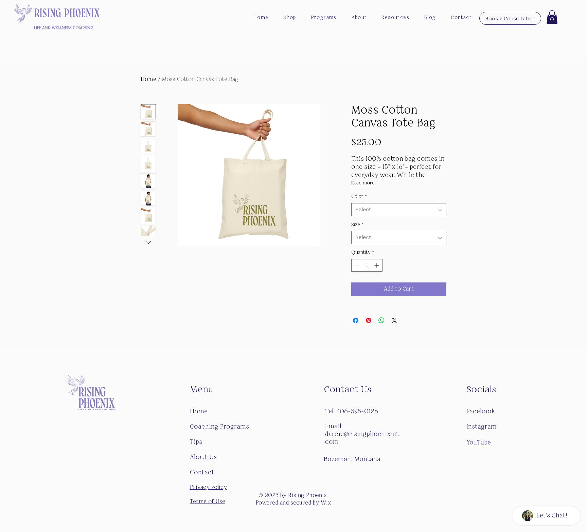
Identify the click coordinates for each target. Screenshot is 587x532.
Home (148, 79)
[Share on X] (394, 320)
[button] (552, 17)
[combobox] (398, 209)
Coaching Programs (219, 427)
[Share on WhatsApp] (381, 320)
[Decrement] (356, 265)
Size (357, 224)
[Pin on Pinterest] (368, 320)
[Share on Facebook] (356, 320)
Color (359, 196)
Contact (203, 473)
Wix (326, 503)
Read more (363, 183)
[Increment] (377, 265)
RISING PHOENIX (67, 13)
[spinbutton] (367, 265)
